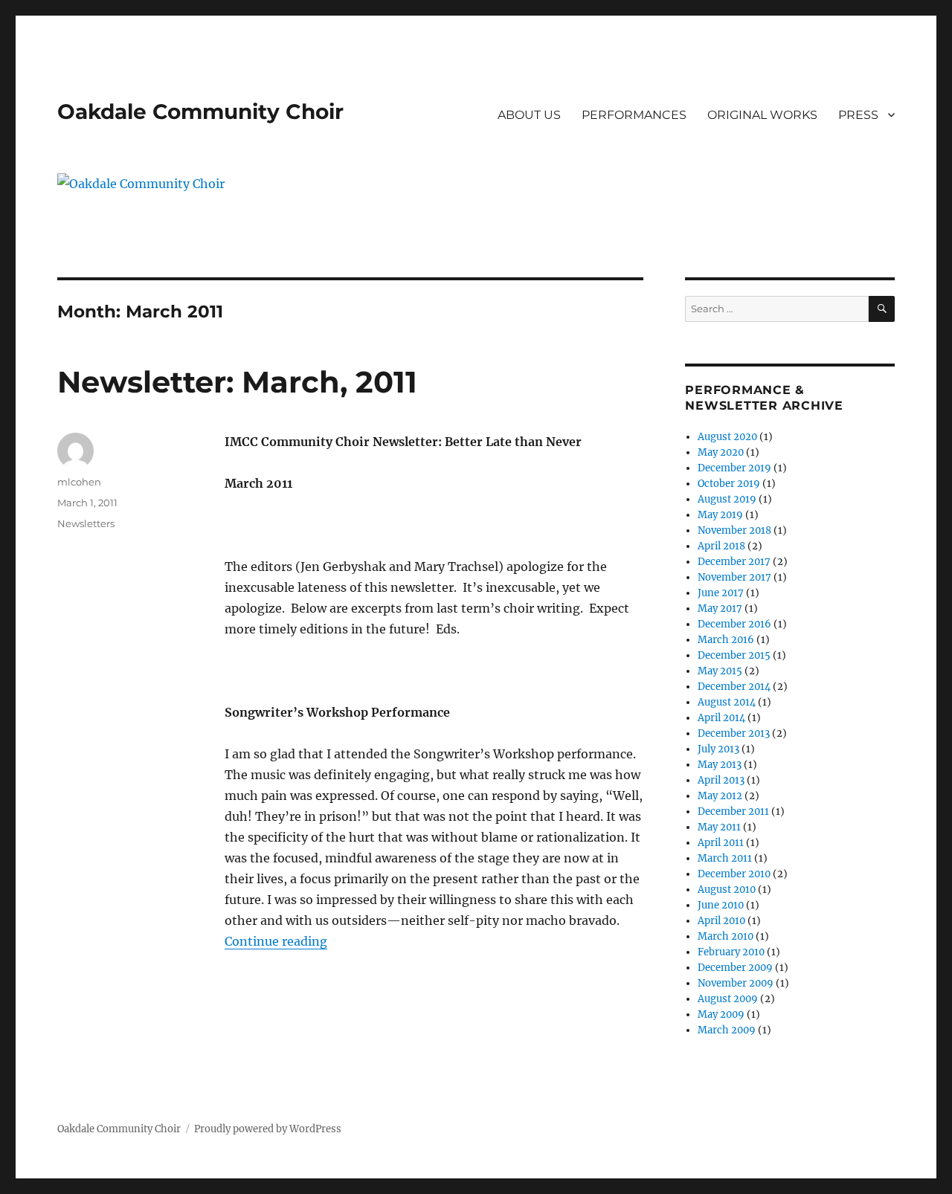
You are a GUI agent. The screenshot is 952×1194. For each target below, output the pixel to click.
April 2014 (721, 717)
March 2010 (725, 936)
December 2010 (734, 874)
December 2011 (733, 811)
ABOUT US (529, 115)
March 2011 (725, 858)
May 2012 (720, 796)
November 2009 (736, 983)
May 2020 (721, 452)
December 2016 (734, 624)
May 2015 (720, 671)
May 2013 (720, 764)
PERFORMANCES (634, 115)
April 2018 (721, 546)
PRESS (858, 115)
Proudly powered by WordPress (267, 1129)
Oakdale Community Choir (200, 111)
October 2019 (729, 483)
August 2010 (727, 889)
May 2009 (721, 1014)
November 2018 (734, 530)
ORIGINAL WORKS (762, 115)
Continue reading (276, 941)
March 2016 (726, 639)
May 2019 (720, 515)
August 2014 (727, 702)
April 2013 (721, 780)
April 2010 (721, 920)
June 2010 (721, 905)
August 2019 (727, 499)
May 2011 (719, 827)
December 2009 (735, 967)
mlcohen (79, 482)
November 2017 (734, 577)
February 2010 (731, 952)
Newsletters (86, 523)
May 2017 (720, 608)
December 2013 (734, 733)
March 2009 (727, 1030)
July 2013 (718, 749)
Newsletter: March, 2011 (237, 382)
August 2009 (728, 999)
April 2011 (721, 842)
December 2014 (734, 686)
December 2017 (734, 561)
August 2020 (727, 436)
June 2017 (721, 593)
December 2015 (734, 655)
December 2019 (734, 468)
